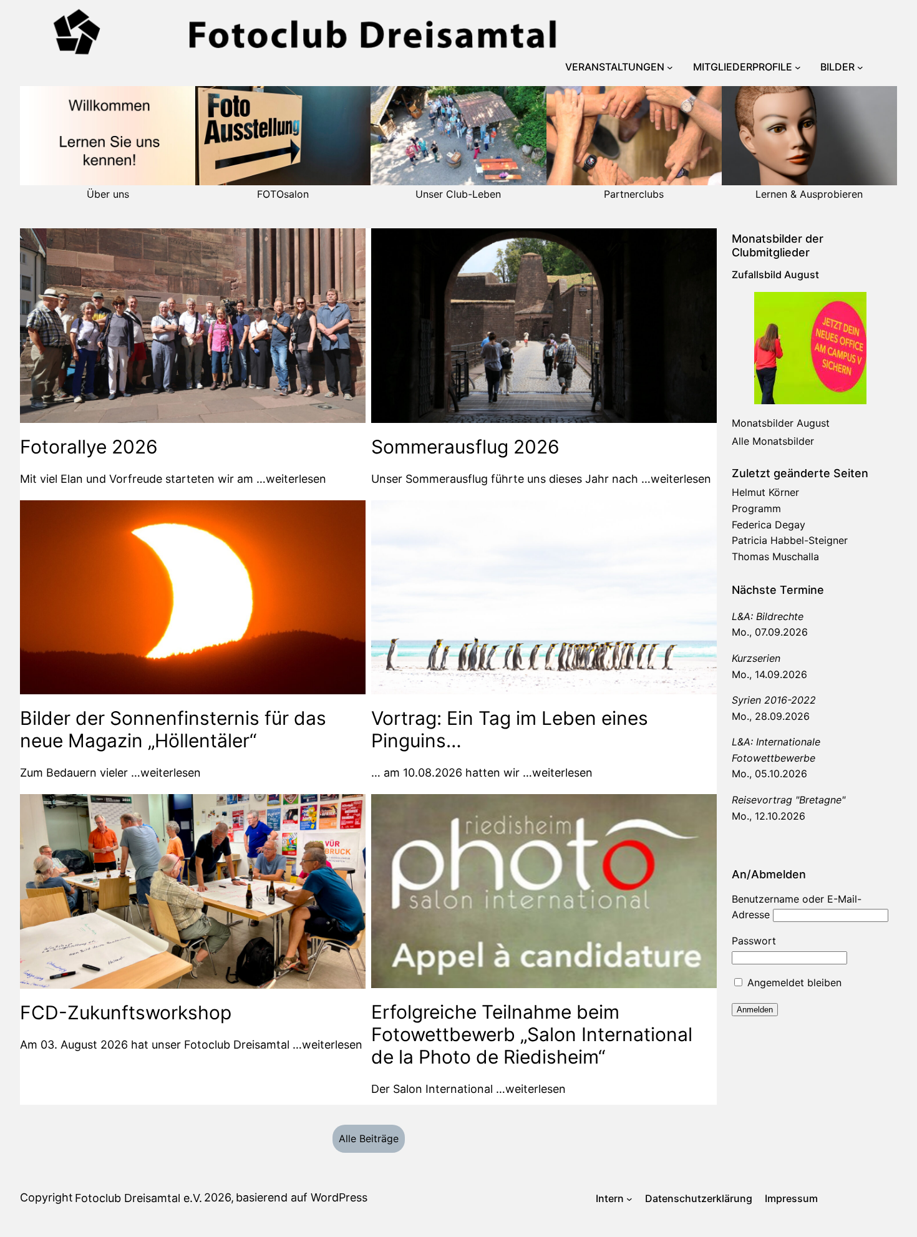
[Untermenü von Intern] (629, 1199)
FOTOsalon (283, 194)
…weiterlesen (291, 478)
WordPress (339, 1197)
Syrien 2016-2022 (774, 700)
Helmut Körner (765, 492)
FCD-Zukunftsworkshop (125, 1012)
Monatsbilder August (781, 423)
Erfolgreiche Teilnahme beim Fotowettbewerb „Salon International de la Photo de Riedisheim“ (531, 1034)
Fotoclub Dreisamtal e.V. (138, 1198)
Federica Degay (768, 524)
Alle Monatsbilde (771, 441)
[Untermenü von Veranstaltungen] (670, 67)
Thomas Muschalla (775, 556)
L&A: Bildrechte (767, 616)
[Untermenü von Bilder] (860, 67)
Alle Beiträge (369, 1138)
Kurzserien (756, 658)
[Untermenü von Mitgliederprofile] (798, 67)
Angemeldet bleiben (793, 982)
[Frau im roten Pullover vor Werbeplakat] (810, 348)
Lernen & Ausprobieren (809, 194)
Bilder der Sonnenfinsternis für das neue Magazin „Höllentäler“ (173, 729)
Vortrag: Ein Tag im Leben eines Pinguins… (509, 729)
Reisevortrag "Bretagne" (788, 799)
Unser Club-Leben (458, 194)
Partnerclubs (634, 194)
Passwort (754, 940)
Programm (756, 508)
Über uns (108, 194)
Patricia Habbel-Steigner (790, 540)
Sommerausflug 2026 (465, 446)
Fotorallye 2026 (89, 446)
